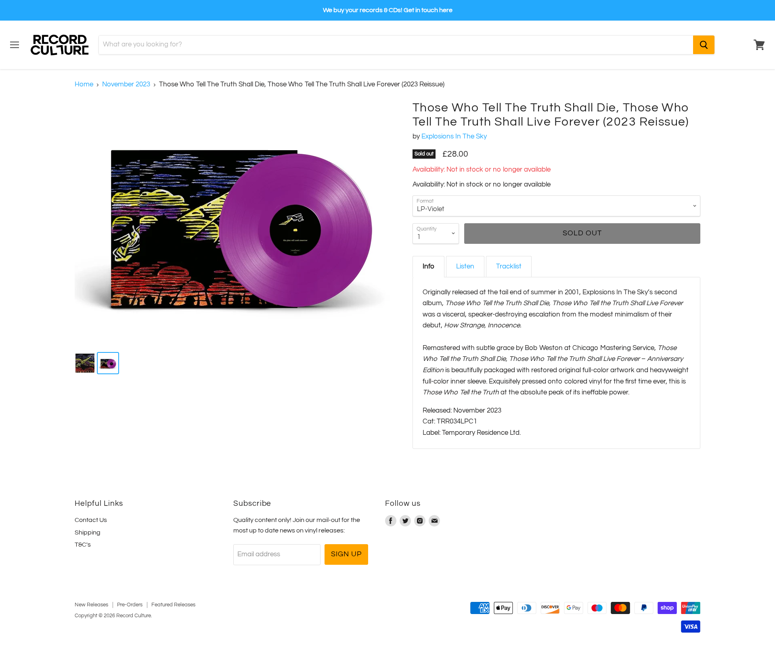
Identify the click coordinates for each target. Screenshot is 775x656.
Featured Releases (173, 605)
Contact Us (91, 520)
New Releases (91, 605)
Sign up (346, 554)
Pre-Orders (129, 605)
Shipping (88, 532)
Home (84, 84)
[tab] (428, 266)
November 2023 (126, 84)
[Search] (703, 45)
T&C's (83, 544)
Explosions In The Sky (454, 136)
